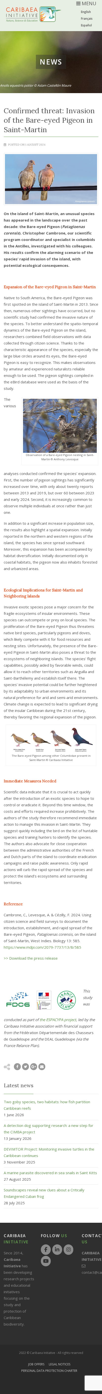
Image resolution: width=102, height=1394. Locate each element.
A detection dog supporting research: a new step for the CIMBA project (48, 1128)
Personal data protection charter (49, 1371)
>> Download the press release (31, 958)
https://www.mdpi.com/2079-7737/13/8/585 (42, 947)
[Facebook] (46, 1249)
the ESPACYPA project (58, 1019)
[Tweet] (25, 1066)
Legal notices (59, 1364)
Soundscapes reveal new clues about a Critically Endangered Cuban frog (44, 1193)
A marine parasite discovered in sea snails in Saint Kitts (50, 1172)
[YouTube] (46, 1261)
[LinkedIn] (57, 1249)
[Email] (41, 1066)
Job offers (36, 1364)
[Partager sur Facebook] (17, 1066)
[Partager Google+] (33, 1066)
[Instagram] (69, 1249)
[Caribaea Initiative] (33, 18)
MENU (88, 3)
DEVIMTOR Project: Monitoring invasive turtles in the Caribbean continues (49, 1152)
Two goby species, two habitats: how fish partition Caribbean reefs (47, 1105)
